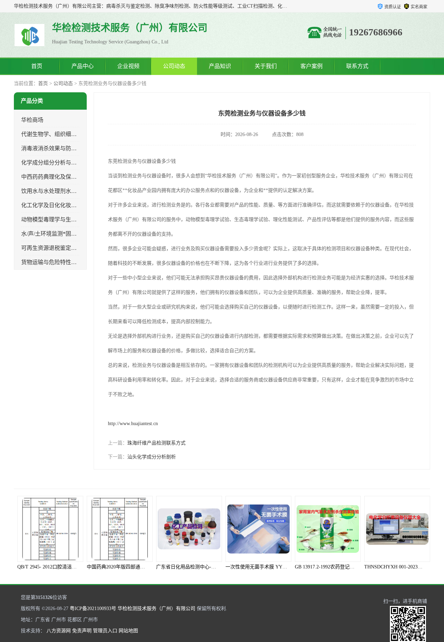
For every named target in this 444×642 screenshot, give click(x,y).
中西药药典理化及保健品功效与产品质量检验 (76, 177)
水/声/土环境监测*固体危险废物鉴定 (65, 234)
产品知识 (220, 66)
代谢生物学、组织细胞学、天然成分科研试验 (76, 134)
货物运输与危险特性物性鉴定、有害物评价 (74, 262)
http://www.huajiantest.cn (133, 423)
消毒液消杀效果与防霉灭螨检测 (60, 148)
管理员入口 (105, 630)
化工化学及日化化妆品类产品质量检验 (68, 205)
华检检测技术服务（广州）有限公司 (156, 608)
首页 (36, 66)
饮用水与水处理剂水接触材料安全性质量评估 (76, 191)
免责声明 (82, 630)
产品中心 (82, 66)
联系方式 (357, 66)
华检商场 (32, 120)
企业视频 (128, 66)
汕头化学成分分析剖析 (151, 456)
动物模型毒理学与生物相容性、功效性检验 (74, 219)
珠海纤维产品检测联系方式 (156, 443)
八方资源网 (58, 630)
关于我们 (266, 66)
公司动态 (174, 66)
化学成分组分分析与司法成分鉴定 (62, 163)
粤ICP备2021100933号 (93, 608)
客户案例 (311, 66)
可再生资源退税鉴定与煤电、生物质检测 (71, 248)
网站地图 (128, 630)
